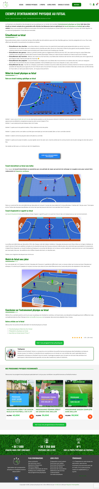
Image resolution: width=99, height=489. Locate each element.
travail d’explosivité (13, 214)
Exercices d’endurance (57, 465)
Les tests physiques (56, 474)
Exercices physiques (31, 5)
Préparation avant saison (58, 461)
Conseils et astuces (63, 5)
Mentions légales (33, 467)
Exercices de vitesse (56, 467)
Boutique (76, 5)
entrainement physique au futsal (69, 24)
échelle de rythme (22, 119)
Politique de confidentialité (36, 470)
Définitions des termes (57, 470)
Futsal (24, 18)
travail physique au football (73, 26)
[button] (90, 4)
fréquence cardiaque (22, 171)
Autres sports (51, 5)
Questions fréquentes (35, 465)
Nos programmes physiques (37, 472)
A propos (42, 5)
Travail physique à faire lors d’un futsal (20, 329)
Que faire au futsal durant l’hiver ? (19, 333)
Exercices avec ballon (57, 463)
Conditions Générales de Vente (37, 469)
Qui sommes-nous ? (34, 463)
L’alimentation (54, 472)
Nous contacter (33, 461)
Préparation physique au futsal (18, 331)
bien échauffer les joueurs (35, 317)
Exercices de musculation (58, 469)
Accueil (21, 5)
